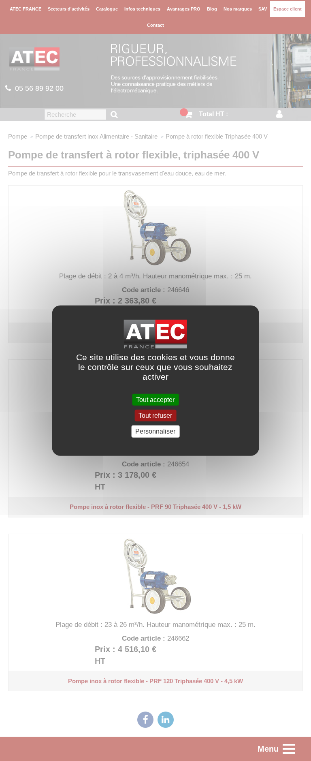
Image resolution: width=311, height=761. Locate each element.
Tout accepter (155, 399)
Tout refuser (155, 415)
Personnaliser (155, 431)
